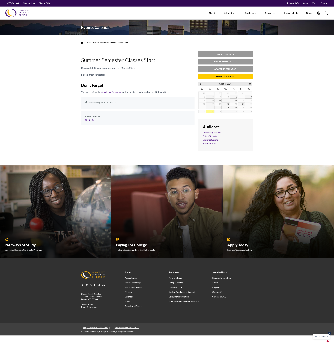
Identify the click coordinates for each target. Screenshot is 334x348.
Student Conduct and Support (182, 292)
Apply (305, 3)
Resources (174, 272)
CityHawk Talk (175, 287)
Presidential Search (133, 306)
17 (212, 104)
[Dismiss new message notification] (329, 333)
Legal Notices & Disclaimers (95, 327)
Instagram (86, 285)
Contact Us (217, 292)
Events (324, 3)
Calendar (129, 296)
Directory (129, 292)
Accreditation (131, 278)
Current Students (210, 139)
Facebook (82, 285)
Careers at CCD (219, 296)
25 (220, 108)
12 (228, 100)
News (127, 301)
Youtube (103, 285)
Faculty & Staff (209, 143)
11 (220, 100)
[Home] (17, 13)
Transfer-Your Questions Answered (184, 301)
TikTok (99, 285)
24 (212, 108)
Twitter (91, 285)
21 (243, 104)
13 (236, 100)
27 (236, 108)
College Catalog (176, 282)
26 (228, 108)
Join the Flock (219, 272)
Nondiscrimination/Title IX (127, 327)
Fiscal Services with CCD (136, 287)
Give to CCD (44, 3)
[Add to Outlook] (90, 120)
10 (212, 100)
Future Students (210, 136)
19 (228, 104)
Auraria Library (175, 278)
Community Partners (212, 132)
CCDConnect (13, 3)
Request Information (221, 278)
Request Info (293, 3)
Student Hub (29, 3)
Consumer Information (179, 296)
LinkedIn (95, 285)
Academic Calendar (111, 92)
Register (216, 287)
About (128, 272)
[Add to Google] (86, 120)
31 (212, 111)
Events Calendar (92, 43)
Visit (314, 3)
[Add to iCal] (93, 120)
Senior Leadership (133, 282)
